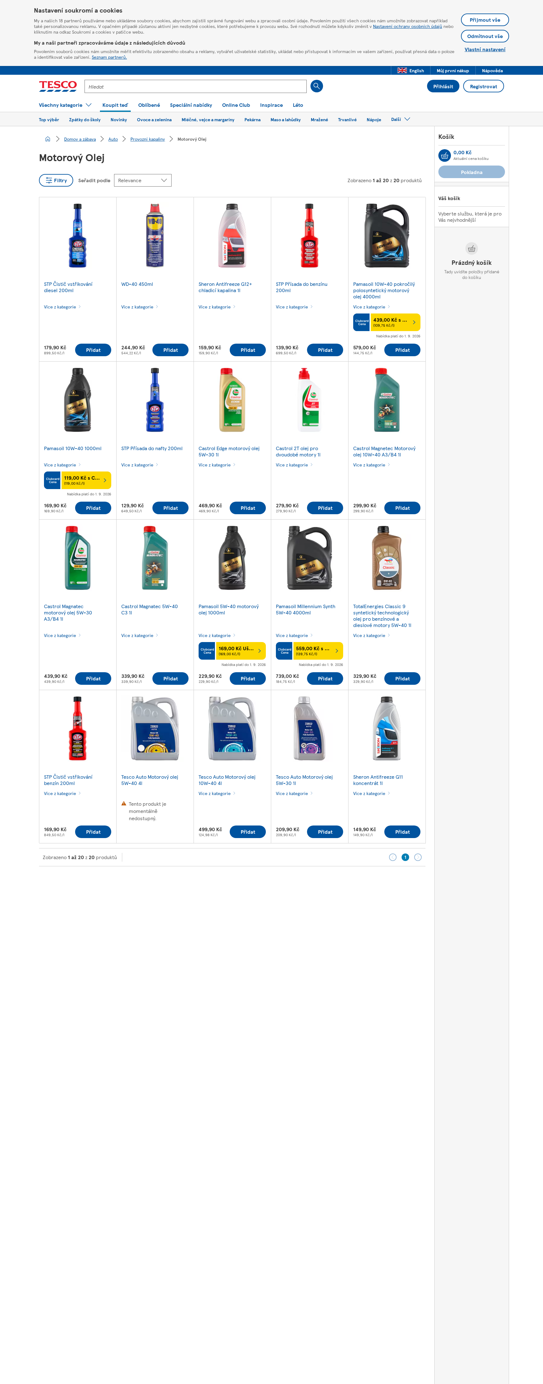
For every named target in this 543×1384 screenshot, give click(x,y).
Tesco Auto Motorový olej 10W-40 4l (227, 780)
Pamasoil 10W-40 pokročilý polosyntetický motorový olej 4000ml (384, 290)
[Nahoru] (274, 882)
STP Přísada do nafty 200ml (152, 448)
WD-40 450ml (137, 283)
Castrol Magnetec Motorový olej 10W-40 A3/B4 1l (384, 451)
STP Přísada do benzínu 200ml (301, 287)
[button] (410, 70)
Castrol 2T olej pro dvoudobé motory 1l (298, 451)
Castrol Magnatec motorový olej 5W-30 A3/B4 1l (68, 612)
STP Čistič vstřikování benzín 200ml (68, 780)
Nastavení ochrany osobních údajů (407, 26)
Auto (113, 139)
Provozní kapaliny (147, 139)
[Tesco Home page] (58, 86)
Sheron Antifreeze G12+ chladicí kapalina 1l (225, 287)
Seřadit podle (94, 180)
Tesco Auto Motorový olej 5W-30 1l (304, 780)
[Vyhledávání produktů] (316, 86)
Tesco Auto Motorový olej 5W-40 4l (149, 780)
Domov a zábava (80, 139)
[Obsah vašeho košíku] (444, 155)
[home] (48, 139)
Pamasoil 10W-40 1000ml (72, 448)
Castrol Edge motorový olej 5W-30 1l (229, 451)
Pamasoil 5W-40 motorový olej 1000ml (229, 609)
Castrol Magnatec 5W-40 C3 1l (149, 609)
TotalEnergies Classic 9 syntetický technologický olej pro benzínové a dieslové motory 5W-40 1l (382, 615)
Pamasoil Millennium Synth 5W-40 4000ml (305, 609)
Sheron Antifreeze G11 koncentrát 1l (378, 780)
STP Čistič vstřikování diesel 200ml (68, 287)
